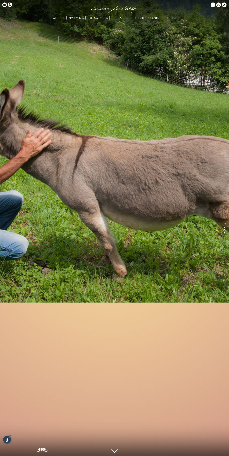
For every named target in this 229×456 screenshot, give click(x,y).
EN (224, 4)
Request (171, 17)
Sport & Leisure (121, 17)
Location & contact (148, 17)
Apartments (76, 17)
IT (213, 4)
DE (218, 4)
